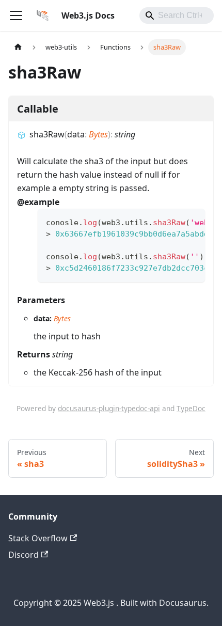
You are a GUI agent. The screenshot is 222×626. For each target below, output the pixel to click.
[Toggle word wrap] (173, 221)
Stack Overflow (38, 538)
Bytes (98, 134)
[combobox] (176, 15)
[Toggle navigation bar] (16, 15)
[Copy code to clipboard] (192, 221)
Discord (23, 554)
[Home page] (18, 47)
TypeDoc (191, 408)
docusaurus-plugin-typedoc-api (109, 408)
